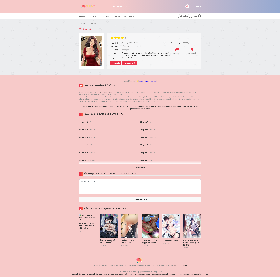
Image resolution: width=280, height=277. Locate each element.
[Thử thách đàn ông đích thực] (150, 226)
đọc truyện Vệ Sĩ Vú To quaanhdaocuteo (98, 106)
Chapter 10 (83, 130)
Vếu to (167, 55)
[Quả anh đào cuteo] (140, 260)
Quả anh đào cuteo (86, 24)
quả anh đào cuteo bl (80, 274)
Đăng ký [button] (195, 16)
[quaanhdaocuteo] (88, 6)
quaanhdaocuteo (181, 265)
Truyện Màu (145, 55)
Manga (82, 16)
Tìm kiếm (197, 6)
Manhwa (93, 16)
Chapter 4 (83, 153)
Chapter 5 (144, 145)
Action (117, 16)
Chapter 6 (83, 145)
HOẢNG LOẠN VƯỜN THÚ (127, 241)
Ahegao (125, 53)
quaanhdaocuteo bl (153, 274)
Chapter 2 (83, 160)
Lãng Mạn (151, 53)
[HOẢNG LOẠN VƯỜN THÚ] (129, 226)
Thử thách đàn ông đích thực (149, 241)
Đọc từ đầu (116, 63)
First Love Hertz (170, 240)
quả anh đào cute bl (126, 274)
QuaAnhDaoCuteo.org (147, 81)
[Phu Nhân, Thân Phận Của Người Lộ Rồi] (192, 226)
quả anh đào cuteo (105, 92)
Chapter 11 (144, 122)
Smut (167, 53)
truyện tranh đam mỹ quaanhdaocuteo (192, 274)
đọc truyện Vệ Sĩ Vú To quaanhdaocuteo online (163, 106)
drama (138, 53)
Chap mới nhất (129, 63)
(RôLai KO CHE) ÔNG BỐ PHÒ (107, 241)
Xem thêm (128, 16)
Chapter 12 (83, 122)
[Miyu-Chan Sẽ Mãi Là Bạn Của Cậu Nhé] (88, 217)
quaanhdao (167, 274)
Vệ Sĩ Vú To (98, 24)
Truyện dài (135, 55)
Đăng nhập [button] (184, 16)
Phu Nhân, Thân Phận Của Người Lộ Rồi (191, 242)
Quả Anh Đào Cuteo (120, 6)
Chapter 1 (144, 160)
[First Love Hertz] (171, 226)
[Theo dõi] (192, 49)
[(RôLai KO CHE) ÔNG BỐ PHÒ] (109, 226)
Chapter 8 (83, 137)
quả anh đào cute (111, 274)
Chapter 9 (144, 130)
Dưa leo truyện (127, 58)
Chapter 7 (144, 137)
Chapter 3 (144, 153)
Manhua (106, 16)
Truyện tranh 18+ (157, 55)
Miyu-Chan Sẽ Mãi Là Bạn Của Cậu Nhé (86, 225)
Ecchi (145, 53)
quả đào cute (140, 274)
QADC (174, 274)
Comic (132, 53)
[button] (187, 6)
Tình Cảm (126, 55)
